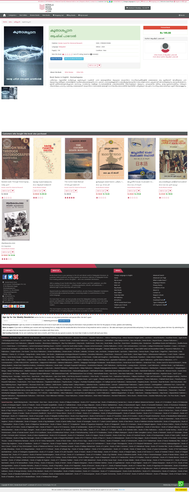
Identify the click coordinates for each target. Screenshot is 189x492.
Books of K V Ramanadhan (53, 471)
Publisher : (67, 43)
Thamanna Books (151, 390)
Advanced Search (60, 1)
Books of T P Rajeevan (41, 444)
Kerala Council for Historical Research (12, 187)
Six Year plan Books (66, 387)
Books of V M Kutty (41, 466)
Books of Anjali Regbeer (134, 463)
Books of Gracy (34, 463)
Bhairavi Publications (170, 340)
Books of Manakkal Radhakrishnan (19, 474)
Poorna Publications (151, 379)
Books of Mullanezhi (175, 446)
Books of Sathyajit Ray (62, 449)
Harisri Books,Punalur (14, 357)
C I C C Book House (9, 346)
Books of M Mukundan (180, 402)
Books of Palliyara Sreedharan (69, 402)
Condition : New (101, 50)
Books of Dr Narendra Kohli (127, 430)
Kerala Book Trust (149, 363)
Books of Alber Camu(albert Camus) (140, 432)
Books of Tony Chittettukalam (22, 446)
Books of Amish (60, 463)
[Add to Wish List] (99, 65)
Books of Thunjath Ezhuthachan (149, 416)
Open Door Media (60, 376)
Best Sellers (23, 15)
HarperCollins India (48, 357)
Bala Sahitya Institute (122, 340)
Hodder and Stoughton (100, 357)
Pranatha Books (180, 379)
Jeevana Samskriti (133, 360)
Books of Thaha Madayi (94, 452)
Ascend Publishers (26, 340)
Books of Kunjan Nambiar (58, 444)
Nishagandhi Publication (151, 374)
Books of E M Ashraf (123, 474)
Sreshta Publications (160, 387)
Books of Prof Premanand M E (163, 460)
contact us (105, 327)
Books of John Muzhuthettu (132, 471)
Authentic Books (65, 340)
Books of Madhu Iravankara (73, 471)
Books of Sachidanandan (79, 427)
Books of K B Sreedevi (130, 416)
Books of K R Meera (8, 419)
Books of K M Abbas (111, 452)
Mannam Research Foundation (48, 371)
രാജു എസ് (5, 185)
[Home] (4, 15)
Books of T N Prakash (108, 430)
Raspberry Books (143, 382)
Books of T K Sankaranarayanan (111, 471)
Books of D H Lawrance (20, 455)
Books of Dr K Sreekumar (166, 408)
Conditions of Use (158, 288)
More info (122, 489)
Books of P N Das (95, 427)
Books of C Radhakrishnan (67, 405)
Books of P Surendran (114, 416)
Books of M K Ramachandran (102, 449)
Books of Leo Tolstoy (72, 410)
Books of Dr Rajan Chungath (24, 430)
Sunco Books (77, 390)
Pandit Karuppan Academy (170, 376)
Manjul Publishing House (15, 371)
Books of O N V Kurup (25, 408)
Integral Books (32, 360)
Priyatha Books (67, 382)
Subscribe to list (64, 321)
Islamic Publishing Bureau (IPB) (66, 360)
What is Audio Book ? (160, 280)
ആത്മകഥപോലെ (8, 243)
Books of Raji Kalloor (56, 466)
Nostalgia (17, 376)
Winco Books (132, 396)
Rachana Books (131, 382)
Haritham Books (28, 357)
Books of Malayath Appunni (147, 424)
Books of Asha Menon (152, 427)
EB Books (76, 351)
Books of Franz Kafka (80, 430)
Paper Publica (12, 379)
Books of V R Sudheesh (171, 413)
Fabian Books (133, 351)
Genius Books (40, 354)
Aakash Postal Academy (49, 338)
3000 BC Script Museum (31, 338)
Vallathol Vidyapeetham (118, 393)
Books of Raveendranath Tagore (129, 405)
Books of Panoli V (46, 427)
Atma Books (38, 340)
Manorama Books (66, 371)
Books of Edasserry (47, 463)
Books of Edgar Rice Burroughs (24, 438)
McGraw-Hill (160, 371)
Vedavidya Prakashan (151, 393)
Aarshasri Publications (65, 338)
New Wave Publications (126, 374)
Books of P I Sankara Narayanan (154, 463)
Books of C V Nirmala (121, 449)
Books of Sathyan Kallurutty (171, 427)
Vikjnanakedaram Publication (26, 396)
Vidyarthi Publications (8, 396)
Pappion (20, 379)
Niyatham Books (166, 374)
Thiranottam (173, 390)
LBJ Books (143, 365)
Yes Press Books (173, 396)
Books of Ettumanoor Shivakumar (175, 405)
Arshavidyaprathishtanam (11, 340)
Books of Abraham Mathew (98, 463)
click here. (169, 327)
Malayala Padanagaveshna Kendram (105, 368)
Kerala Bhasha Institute (39, 187)
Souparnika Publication (117, 387)
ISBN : (103, 43)
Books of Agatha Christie (89, 410)
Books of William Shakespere (117, 432)
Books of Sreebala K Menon (164, 452)
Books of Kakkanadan (16, 421)
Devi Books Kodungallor (94, 349)
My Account (84, 15)
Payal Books (50, 379)
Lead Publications (153, 365)
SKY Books (77, 387)
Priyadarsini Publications (53, 382)
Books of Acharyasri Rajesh (12, 405)
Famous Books (144, 351)
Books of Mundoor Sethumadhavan (41, 468)
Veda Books (139, 393)
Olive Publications (47, 376)
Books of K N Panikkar (93, 455)
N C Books (16, 374)
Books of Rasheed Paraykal (118, 466)
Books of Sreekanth (113, 441)
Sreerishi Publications (145, 387)
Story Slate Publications (63, 390)
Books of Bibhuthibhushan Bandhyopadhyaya (98, 419)
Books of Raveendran (166, 419)
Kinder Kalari (59, 365)
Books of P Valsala (58, 408)
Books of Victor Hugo (80, 441)
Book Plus (117, 343)
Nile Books (138, 374)
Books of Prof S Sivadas (131, 408)
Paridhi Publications (38, 379)
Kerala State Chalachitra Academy (25, 365)
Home (5, 22)
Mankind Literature (31, 371)
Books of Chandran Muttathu (23, 466)
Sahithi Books (56, 385)
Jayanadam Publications (118, 360)
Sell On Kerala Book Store (122, 302)
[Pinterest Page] (16, 279)
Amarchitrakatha (159, 338)
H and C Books (172, 354)
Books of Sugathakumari (116, 463)
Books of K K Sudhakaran (91, 413)
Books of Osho (53, 402)
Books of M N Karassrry (61, 427)
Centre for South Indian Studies (73, 346)
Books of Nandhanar (25, 444)
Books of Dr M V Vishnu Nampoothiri (42, 441)
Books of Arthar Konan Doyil (106, 460)
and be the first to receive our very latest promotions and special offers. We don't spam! (46, 317)
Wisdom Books (142, 396)
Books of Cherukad (170, 438)
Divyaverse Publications (173, 349)
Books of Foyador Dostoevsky (106, 474)
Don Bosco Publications (38, 351)
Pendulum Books (82, 379)
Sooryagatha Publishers (90, 387)
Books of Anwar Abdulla (126, 460)
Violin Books (41, 396)
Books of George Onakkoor (81, 449)
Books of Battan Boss (166, 410)
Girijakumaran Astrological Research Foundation (71, 354)
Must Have (43, 402)
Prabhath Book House (166, 379)
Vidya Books (164, 393)
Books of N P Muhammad (147, 441)
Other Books (95, 376)
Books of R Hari (61, 455)
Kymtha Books (122, 365)
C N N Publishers (22, 346)
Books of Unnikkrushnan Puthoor (58, 432)
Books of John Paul (119, 435)
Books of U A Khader (74, 413)
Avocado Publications (96, 340)
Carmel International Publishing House (41, 346)
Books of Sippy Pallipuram (85, 405)
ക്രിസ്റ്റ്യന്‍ (17, 22)
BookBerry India (137, 343)
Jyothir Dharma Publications (163, 360)
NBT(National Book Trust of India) (81, 374)
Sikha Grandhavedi (31, 387)
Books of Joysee (104, 410)
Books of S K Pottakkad (163, 402)
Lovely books (48, 368)
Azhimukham (109, 340)
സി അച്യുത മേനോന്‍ (71, 185)
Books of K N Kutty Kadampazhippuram (167, 444)
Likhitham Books (166, 365)
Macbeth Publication (61, 368)
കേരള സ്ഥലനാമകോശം (42, 182)
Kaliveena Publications (65, 363)
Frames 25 (13, 354)
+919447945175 (117, 1)
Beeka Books (146, 340)
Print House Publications (36, 382)
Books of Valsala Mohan (171, 455)
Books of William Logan (86, 457)
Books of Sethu (19, 424)
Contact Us (93, 1)
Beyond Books (157, 340)
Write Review (69, 72)
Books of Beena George (143, 460)
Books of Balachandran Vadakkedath (61, 474)
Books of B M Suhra (12, 427)
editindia (84, 351)
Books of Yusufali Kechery (167, 430)
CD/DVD (58, 346)
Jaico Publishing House (102, 360)
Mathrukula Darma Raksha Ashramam (117, 371)
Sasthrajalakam (157, 385)
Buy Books (71, 15)
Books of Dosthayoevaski (155, 435)
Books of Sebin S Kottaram (119, 446)
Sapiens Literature (144, 385)
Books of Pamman (71, 408)
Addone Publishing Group (113, 338)
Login (185, 1)
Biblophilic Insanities (34, 343)
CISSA (120, 346)
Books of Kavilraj (15, 457)
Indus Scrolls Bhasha (8, 360)
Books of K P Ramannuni (76, 435)
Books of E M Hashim (63, 430)
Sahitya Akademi (79, 385)
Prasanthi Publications (8, 382)
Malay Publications (87, 368)
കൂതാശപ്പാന (61, 31)
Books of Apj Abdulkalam (46, 421)
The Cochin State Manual (73, 182)
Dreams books (67, 351)
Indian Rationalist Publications (173, 357)
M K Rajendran (6, 246)
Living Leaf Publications (15, 368)
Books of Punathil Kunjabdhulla (46, 405)
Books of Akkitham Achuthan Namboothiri (148, 421)
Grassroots (118, 354)
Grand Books (109, 354)
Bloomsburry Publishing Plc (51, 343)
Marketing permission (51, 321)
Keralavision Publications (45, 365)
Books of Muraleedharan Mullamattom (173, 416)
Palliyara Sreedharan (138, 376)
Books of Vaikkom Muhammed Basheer (141, 402)
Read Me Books (164, 382)
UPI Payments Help (159, 305)
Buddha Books (182, 343)
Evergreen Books (113, 351)
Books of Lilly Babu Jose (144, 468)
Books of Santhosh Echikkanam (142, 474)
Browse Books (34, 15)
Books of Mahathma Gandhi (127, 455)
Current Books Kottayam (9, 349)
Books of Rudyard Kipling (127, 452)
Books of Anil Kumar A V (98, 416)
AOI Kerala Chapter (16, 338)
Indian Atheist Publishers (155, 357)
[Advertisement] (94, 114)
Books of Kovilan (18, 413)
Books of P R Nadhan (137, 457)
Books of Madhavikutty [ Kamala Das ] (114, 402)
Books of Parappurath (112, 424)
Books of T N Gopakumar (71, 424)
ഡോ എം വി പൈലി (103, 185)
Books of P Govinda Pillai (159, 446)
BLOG (182, 15)
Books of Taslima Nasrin (149, 419)
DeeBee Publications (56, 349)
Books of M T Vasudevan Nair (90, 402)
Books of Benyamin (57, 410)
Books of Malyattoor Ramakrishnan (37, 424)
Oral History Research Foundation (78, 376)
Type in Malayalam (159, 302)
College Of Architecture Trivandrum (159, 346)
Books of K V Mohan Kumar (111, 427)
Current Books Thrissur (26, 349)
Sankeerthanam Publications (128, 385)
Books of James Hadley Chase (66, 421)
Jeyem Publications (147, 360)
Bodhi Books (90, 343)
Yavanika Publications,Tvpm (158, 396)
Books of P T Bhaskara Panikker (61, 460)
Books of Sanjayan (31, 421)
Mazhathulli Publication (147, 371)
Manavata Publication (167, 368)
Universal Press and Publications (85, 393)
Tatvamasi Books (126, 390)
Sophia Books (103, 387)
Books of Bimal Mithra (69, 457)
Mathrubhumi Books (96, 371)
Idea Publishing (114, 357)
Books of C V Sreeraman (91, 471)
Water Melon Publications (102, 396)
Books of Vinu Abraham (35, 471)
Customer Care (110, 1)
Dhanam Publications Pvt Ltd (113, 349)
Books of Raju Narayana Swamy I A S (13, 410)
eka (97, 351)
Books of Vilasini (55, 424)
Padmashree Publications (122, 376)
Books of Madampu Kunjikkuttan (133, 427)
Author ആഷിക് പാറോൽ (154, 39)
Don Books (25, 351)
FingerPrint (163, 351)
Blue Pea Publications (69, 343)
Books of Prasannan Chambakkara (34, 457)
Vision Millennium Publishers (55, 396)
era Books (103, 351)
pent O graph (93, 379)
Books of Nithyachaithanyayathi (111, 413)
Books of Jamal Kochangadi (45, 430)
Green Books (128, 354)
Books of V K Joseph (46, 452)
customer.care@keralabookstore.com (16, 302)
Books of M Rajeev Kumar (177, 474)
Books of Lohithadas (152, 457)
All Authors (41, 1)
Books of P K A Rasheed (40, 474)
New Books (46, 15)
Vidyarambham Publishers (177, 393)
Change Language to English (123, 275)
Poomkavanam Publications (134, 379)
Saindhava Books (104, 385)
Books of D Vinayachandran (25, 449)
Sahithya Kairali (68, 385)
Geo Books (50, 354)
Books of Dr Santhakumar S (96, 444)
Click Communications (131, 346)
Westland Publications (119, 396)
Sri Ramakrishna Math (176, 387)
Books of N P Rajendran (72, 466)
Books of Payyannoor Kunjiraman (92, 424)
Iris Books (51, 360)
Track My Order (119, 295)
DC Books (39, 349)
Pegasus (58, 379)
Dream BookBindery (54, 351)
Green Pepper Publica (140, 354)
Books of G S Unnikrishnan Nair (107, 468)
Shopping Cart (154, 1)
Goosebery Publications (95, 354)
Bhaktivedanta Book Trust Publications (14, 343)
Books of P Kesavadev (174, 432)
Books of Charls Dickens (77, 444)
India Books (124, 357)
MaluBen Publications (141, 368)
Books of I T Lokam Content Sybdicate (105, 421)
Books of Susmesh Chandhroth (36, 413)
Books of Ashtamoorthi (129, 441)
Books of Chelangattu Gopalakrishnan (25, 452)
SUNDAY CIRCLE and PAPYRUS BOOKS (95, 390)
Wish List (145, 1)
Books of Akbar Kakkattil (42, 408)
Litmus (3, 368)
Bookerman (147, 343)
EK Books (91, 351)
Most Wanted (33, 402)
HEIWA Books (60, 357)
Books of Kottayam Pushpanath (38, 410)
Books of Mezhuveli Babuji (88, 408)
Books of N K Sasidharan (38, 432)
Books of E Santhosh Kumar (136, 435)
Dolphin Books (15, 351)
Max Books (134, 371)
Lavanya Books (133, 365)
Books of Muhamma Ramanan (18, 441)
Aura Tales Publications (50, 340)
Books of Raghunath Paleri (30, 427)
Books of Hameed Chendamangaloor (42, 455)
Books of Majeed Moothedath (63, 438)
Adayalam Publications (96, 338)
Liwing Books (28, 368)
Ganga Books (30, 354)
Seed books (11, 387)
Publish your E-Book (120, 305)
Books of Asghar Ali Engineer (39, 460)
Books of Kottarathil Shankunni (152, 405)
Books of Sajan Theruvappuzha (117, 444)
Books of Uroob (181, 408)
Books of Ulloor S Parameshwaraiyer (149, 455)
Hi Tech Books (86, 357)
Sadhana (48, 385)
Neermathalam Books (101, 374)
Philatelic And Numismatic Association (111, 379)
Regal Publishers (23, 385)
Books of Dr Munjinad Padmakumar (140, 444)
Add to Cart (92, 65)
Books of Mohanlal (159, 432)
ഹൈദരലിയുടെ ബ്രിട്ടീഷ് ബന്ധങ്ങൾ (173, 182)
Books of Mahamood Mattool (43, 446)
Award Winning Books (21, 402)
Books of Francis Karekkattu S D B (145, 410)
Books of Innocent (88, 466)
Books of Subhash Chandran (133, 413)
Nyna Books (36, 376)
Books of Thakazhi (28, 405)
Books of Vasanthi (105, 435)
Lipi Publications (178, 365)
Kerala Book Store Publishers (132, 363)
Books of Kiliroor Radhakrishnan (106, 405)
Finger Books (154, 351)
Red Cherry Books (176, 382)
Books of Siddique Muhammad (85, 446)
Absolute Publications (81, 338)
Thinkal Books (162, 390)
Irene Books (42, 360)
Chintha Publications (110, 346)
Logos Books (38, 368)
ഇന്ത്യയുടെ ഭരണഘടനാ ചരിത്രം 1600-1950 (112, 182)
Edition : (100, 47)
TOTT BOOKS (42, 393)
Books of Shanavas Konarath (64, 446)
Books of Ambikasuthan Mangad (47, 477)
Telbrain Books (139, 390)
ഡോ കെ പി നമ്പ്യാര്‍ (134, 185)
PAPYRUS (28, 379)
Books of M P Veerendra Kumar (122, 410)
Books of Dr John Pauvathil (64, 452)
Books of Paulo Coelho (172, 435)
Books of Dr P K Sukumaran (153, 413)
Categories (12, 15)
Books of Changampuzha (172, 421)
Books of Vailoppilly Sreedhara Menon (57, 416)
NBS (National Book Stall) (60, 374)
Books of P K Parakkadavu (98, 432)
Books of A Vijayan (92, 435)
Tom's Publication (31, 393)
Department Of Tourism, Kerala (75, 349)
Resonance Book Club (37, 385)
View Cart (117, 283)
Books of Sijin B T (102, 466)
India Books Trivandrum (137, 357)
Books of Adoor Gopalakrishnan (38, 435)
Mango (3, 371)
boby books (81, 343)
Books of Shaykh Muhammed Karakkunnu (67, 468)
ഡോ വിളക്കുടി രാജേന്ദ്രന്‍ (42, 185)
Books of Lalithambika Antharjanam (165, 468)
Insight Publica (21, 360)
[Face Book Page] (5, 279)
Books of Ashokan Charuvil (50, 419)
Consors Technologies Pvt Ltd (46, 485)
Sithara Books (53, 387)
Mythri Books (7, 374)
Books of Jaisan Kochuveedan (157, 449)
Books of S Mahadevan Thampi (139, 446)
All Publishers (49, 1)
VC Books (131, 393)
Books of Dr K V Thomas (97, 441)
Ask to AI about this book (73, 59)
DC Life (46, 349)
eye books (124, 351)
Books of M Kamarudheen (18, 463)
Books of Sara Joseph (36, 416)
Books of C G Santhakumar (76, 455)
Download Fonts (158, 300)
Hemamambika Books (73, 357)
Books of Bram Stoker (63, 441)
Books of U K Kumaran (128, 424)
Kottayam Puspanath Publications (75, 365)
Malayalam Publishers (126, 368)
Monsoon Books (171, 371)
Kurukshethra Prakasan (95, 365)
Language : (59, 47)
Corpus (174, 346)
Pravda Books (21, 382)
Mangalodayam (180, 368)
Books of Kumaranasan (148, 408)
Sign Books (20, 387)
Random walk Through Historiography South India (20, 182)
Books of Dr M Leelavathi (58, 435)
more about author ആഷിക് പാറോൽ (165, 57)
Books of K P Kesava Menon (57, 413)
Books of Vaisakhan (7, 477)
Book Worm (126, 343)
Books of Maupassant (102, 457)
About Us (156, 290)
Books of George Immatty (17, 471)
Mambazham (154, 368)
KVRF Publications (110, 365)
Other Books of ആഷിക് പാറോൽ (165, 55)
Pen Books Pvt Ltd (69, 379)
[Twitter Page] (10, 279)
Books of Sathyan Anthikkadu (19, 460)
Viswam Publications (85, 396)
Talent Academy (114, 390)
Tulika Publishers (54, 393)
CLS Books (142, 346)
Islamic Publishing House (85, 360)
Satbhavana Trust (169, 385)
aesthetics (148, 338)
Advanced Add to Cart (72, 1)
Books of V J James (102, 446)
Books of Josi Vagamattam (79, 416)
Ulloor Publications (67, 393)
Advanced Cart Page (159, 278)
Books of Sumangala (84, 421)
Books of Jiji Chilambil (109, 455)
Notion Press (26, 376)
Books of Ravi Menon (126, 421)
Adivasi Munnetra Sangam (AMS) (133, 338)
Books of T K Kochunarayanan (84, 474)
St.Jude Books (49, 390)
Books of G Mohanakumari (115, 438)
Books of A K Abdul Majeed (19, 468)
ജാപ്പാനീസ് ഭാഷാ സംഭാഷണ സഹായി (142, 182)
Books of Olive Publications (148, 430)
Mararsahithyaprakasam (81, 371)
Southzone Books (131, 387)
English (138, 1)
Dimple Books (128, 349)
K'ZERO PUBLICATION (21, 363)
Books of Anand (79, 452)
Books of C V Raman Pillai (137, 466)
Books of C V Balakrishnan (19, 416)
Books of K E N (172, 463)
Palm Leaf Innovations (153, 376)
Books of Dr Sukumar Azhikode (71, 419)
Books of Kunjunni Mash (127, 468)
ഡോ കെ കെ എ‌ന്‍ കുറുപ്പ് (168, 185)
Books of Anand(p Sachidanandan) (28, 419)
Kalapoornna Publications (48, 363)
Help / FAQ (156, 298)
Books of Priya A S (99, 438)
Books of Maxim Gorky (137, 449)
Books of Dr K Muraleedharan (25, 477)
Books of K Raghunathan (44, 438)
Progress (76, 382)
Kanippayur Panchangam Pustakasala (93, 363)
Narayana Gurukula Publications (40, 374)
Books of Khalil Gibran (8, 408)
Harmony (38, 357)
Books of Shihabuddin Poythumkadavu (127, 419)
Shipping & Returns (159, 283)
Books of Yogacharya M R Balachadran (159, 466)
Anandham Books (171, 338)
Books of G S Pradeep (53, 457)
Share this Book (56, 59)
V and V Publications (103, 393)
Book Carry (99, 343)
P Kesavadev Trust (106, 376)
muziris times (182, 371)
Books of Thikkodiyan (161, 474)
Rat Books (154, 382)
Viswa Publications (71, 396)
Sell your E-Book (119, 307)
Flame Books (173, 351)
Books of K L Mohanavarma (152, 471)
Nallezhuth (24, 374)
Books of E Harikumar (170, 471)
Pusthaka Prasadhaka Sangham (91, 382)
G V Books (21, 354)
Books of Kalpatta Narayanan (77, 463)
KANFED (76, 363)
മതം (10, 22)
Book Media (109, 343)
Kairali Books (34, 363)
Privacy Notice (157, 285)
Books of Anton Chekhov (165, 424)
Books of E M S (94, 430)
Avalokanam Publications (80, 340)
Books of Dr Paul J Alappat (134, 438)
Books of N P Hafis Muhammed (84, 460)
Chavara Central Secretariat (93, 346)
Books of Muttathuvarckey (79, 432)
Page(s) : (56, 50)
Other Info (79, 72)
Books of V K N (103, 408)
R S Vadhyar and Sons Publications (114, 382)
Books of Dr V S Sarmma (83, 438)
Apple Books (183, 338)
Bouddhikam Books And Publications (164, 343)
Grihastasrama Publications (157, 354)
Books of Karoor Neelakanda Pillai (169, 441)
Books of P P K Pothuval (44, 449)
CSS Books (181, 346)
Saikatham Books (92, 385)
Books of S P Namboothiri (119, 457)
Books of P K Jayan (89, 468)
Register (177, 1)
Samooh (114, 385)
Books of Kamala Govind (20, 432)
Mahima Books (74, 368)
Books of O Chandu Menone (169, 457)
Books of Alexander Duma (153, 438)
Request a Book (84, 1)
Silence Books (43, 387)
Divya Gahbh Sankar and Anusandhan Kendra (149, 349)
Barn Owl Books (135, 340)
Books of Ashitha (115, 408)
